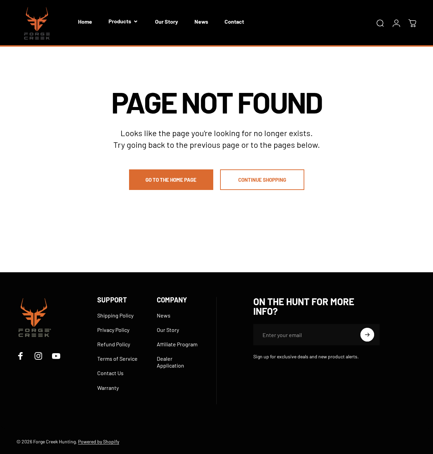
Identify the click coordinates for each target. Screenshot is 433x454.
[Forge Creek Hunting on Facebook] (20, 356)
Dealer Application (170, 362)
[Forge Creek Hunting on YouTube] (56, 356)
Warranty (108, 387)
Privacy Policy (113, 329)
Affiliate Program (177, 344)
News (163, 315)
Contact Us (110, 373)
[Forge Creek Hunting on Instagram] (38, 356)
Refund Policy (113, 344)
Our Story (168, 329)
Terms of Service (117, 358)
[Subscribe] (367, 335)
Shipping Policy (115, 315)
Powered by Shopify (98, 441)
